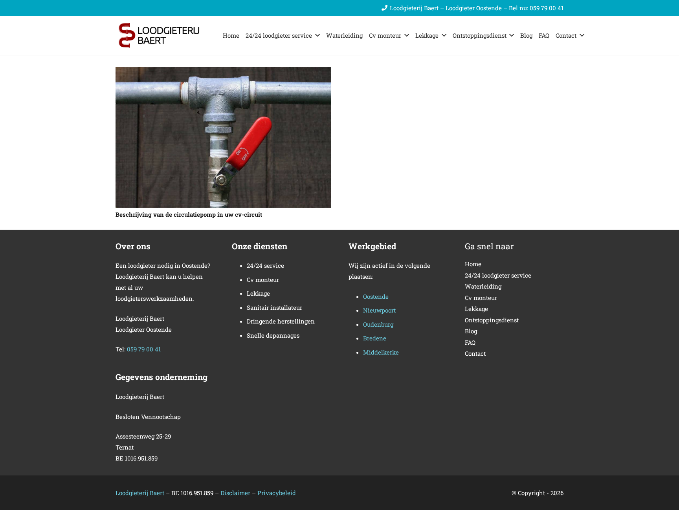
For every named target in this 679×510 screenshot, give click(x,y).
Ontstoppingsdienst (492, 320)
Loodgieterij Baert (140, 493)
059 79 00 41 (144, 349)
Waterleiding (483, 286)
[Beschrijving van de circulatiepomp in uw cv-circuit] (223, 72)
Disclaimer (236, 493)
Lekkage (476, 309)
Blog (471, 331)
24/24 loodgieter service (498, 275)
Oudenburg (378, 324)
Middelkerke (381, 352)
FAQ (470, 342)
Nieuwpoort (379, 310)
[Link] (163, 35)
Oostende (376, 296)
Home (473, 264)
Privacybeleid (276, 493)
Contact (475, 353)
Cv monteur (481, 298)
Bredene (374, 338)
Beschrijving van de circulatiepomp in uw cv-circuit (189, 214)
